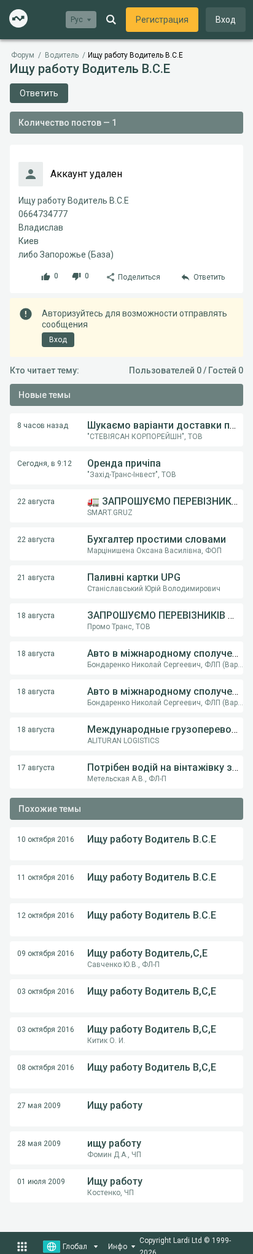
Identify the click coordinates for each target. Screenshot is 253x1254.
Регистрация (162, 20)
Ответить (39, 93)
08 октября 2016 (45, 1067)
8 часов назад (42, 425)
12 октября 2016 (45, 915)
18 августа (36, 615)
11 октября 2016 (45, 877)
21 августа (36, 577)
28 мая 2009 (39, 1143)
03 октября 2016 (45, 991)
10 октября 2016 (45, 839)
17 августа (36, 767)
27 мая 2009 (39, 1105)
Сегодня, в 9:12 (44, 463)
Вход (226, 20)
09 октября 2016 (45, 953)
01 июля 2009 (41, 1181)
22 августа (36, 501)
